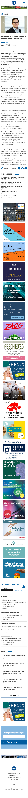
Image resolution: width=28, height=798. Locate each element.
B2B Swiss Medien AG (14, 773)
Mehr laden (13, 695)
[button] (19, 168)
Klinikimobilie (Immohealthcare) (10, 612)
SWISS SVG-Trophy (6, 636)
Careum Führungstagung (8, 623)
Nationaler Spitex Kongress (9, 600)
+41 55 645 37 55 (14, 779)
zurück (6, 14)
